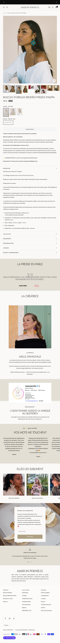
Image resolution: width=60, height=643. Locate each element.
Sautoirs (5, 601)
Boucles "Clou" (8, 122)
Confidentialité (45, 595)
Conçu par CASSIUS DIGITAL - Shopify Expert (25, 629)
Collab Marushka (26, 601)
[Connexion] (52, 7)
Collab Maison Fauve (27, 598)
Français (6, 625)
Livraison (6, 248)
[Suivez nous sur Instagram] (9, 618)
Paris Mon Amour (26, 604)
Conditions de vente (46, 604)
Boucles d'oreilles (7, 592)
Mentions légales (45, 592)
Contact (43, 607)
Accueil (4, 13)
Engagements (7, 238)
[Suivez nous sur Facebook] (5, 618)
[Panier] (56, 7)
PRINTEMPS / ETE (26, 610)
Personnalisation (8, 243)
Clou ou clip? (7, 234)
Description (6, 168)
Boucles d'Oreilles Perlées (9, 595)
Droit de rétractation (46, 610)
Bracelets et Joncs (8, 598)
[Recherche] (7, 7)
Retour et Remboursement (11, 252)
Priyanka (24, 595)
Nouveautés (25, 592)
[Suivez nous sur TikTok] (14, 618)
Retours (43, 601)
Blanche (24, 607)
